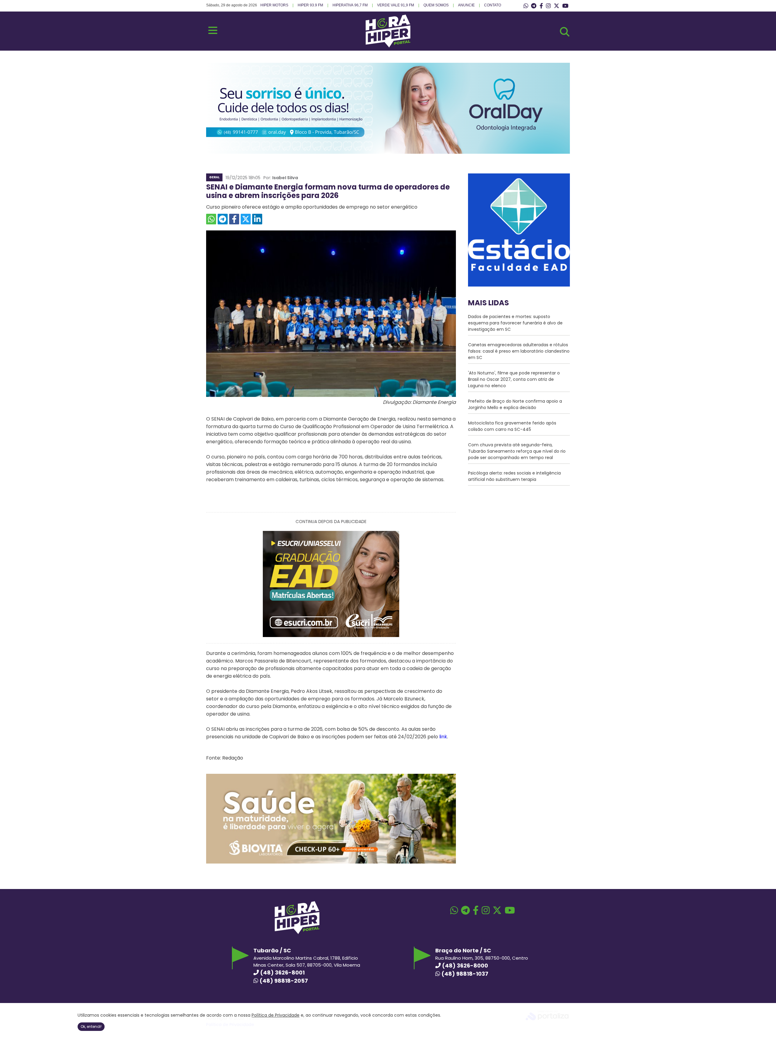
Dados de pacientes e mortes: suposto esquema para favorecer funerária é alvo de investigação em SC (515, 323)
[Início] (388, 45)
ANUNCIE (466, 5)
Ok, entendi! (91, 1026)
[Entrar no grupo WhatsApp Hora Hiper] (525, 6)
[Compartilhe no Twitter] (246, 219)
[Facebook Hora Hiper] (541, 6)
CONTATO (492, 5)
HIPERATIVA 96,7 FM (350, 5)
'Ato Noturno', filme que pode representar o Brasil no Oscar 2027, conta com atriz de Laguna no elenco (514, 379)
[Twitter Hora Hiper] (556, 6)
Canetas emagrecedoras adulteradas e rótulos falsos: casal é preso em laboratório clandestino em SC (519, 351)
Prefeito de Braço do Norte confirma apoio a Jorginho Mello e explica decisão (515, 404)
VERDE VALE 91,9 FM (395, 5)
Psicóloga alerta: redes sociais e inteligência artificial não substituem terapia (514, 476)
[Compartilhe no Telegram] (223, 219)
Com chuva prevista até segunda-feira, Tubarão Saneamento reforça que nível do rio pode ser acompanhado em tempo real (517, 451)
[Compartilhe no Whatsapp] (211, 219)
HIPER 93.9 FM (310, 5)
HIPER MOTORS (274, 5)
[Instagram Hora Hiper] (548, 6)
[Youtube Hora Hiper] (565, 6)
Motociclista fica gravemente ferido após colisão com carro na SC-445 (512, 426)
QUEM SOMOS (436, 5)
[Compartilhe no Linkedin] (257, 219)
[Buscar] (565, 32)
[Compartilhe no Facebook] (234, 219)
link (443, 736)
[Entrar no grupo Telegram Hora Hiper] (533, 6)
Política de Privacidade (275, 1015)
